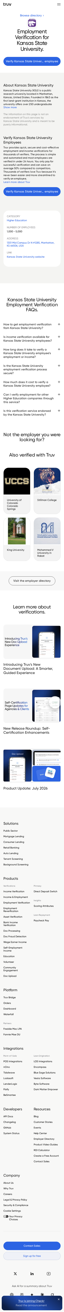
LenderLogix (10, 1083)
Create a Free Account (46, 1155)
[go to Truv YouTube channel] (48, 1273)
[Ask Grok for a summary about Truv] (52, 1294)
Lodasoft (8, 1078)
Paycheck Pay (41, 920)
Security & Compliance (15, 1205)
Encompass (40, 1066)
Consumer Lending (13, 841)
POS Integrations (12, 1061)
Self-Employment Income (12, 949)
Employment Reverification (10, 910)
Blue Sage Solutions (44, 1072)
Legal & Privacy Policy (15, 1199)
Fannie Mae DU (11, 1034)
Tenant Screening (13, 858)
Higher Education (17, 220)
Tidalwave (9, 1072)
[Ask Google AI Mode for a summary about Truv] (31, 1294)
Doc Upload (9, 975)
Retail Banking (11, 847)
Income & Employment (15, 897)
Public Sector (10, 830)
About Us (8, 1182)
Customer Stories (43, 1121)
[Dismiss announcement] (58, 1299)
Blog (36, 1116)
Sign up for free (32, 1255)
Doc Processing (11, 930)
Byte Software (41, 1083)
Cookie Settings (12, 1210)
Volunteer (8, 961)
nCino (6, 1066)
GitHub (7, 1127)
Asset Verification (12, 916)
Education (9, 956)
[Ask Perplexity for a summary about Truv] (21, 1294)
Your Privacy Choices (15, 1218)
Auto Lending (10, 853)
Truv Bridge (9, 997)
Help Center (40, 1133)
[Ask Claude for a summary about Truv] (42, 1294)
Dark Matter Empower (46, 1089)
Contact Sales (41, 1161)
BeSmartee (9, 1094)
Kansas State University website (26, 256)
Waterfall (8, 1014)
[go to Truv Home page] (7, 4)
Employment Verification (16, 902)
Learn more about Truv (16, 182)
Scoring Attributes (44, 906)
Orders (7, 1003)
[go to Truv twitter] (15, 1273)
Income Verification (13, 891)
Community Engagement (10, 969)
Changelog (9, 1121)
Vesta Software (42, 1078)
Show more (10, 107)
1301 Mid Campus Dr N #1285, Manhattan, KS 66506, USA (30, 244)
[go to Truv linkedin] (32, 1273)
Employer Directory (44, 1138)
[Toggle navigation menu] (59, 4)
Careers (7, 1194)
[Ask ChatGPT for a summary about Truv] (11, 1294)
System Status (11, 1133)
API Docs (8, 1116)
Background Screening (15, 864)
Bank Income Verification (10, 924)
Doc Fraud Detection (14, 936)
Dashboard (9, 1008)
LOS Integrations (43, 1061)
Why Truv (8, 1188)
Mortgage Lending (13, 836)
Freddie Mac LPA (12, 1028)
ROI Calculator (42, 1150)
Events (37, 1127)
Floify (6, 1089)
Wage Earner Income (15, 942)
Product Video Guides (46, 1144)
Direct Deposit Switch (45, 891)
